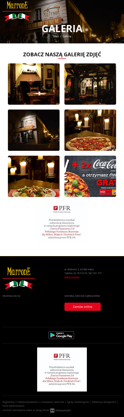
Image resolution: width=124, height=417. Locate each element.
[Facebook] (5, 301)
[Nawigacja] (118, 11)
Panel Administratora (13, 405)
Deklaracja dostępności (104, 401)
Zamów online (82, 307)
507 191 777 (94, 273)
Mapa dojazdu (71, 277)
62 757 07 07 (80, 273)
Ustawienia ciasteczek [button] (53, 401)
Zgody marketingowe (78, 401)
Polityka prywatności (28, 401)
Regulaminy (8, 401)
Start (56, 36)
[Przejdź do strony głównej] (23, 11)
